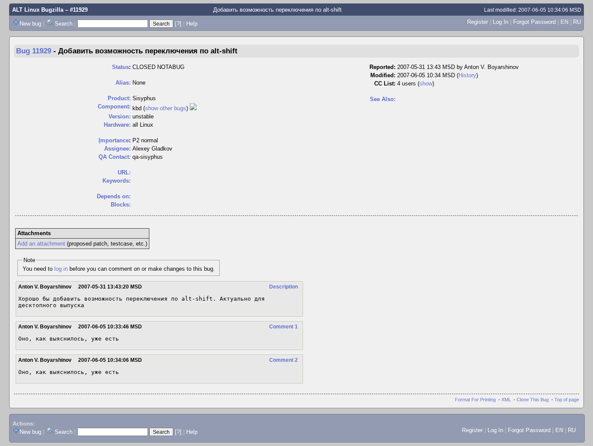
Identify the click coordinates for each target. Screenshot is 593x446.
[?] (178, 23)
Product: (119, 98)
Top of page (566, 399)
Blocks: (121, 204)
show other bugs (165, 108)
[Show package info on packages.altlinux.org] (193, 108)
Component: (114, 106)
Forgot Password (534, 22)
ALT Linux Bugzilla (37, 10)
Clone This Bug (533, 399)
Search (63, 23)
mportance (114, 140)
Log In (500, 22)
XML (506, 399)
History (467, 75)
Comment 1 (283, 327)
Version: (120, 116)
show (425, 83)
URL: (124, 172)
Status (120, 67)
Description (283, 287)
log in (61, 269)
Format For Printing (475, 399)
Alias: (123, 82)
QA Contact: (115, 157)
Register (477, 22)
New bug (30, 23)
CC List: (384, 83)
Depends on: (114, 196)
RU (577, 22)
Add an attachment (41, 243)
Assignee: (117, 148)
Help (192, 23)
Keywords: (116, 180)
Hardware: (117, 124)
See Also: (382, 99)
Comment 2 (283, 360)
